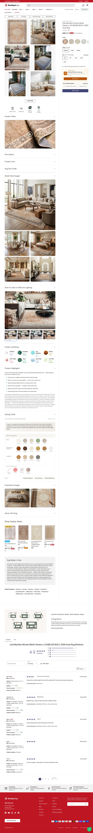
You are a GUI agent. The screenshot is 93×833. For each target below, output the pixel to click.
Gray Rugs (23, 16)
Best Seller (10, 16)
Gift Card (41, 815)
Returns (54, 806)
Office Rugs (43, 589)
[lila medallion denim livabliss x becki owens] (83, 41)
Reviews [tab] (8, 639)
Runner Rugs (38, 593)
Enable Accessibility (57, 812)
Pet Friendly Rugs (29, 593)
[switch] (40, 663)
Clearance (17, 12)
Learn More (85, 83)
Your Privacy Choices (84, 827)
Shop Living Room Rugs (57, 628)
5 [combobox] (52, 779)
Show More (30, 100)
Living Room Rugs (20, 591)
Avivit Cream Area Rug (48, 542)
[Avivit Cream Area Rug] (49, 532)
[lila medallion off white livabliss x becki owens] (71, 41)
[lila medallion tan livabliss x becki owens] (65, 41)
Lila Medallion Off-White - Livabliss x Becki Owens (46, 704)
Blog (40, 806)
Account (81, 1)
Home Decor (8, 12)
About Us (41, 798)
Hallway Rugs (29, 591)
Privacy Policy (60, 827)
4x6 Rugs (37, 589)
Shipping (54, 803)
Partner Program (43, 803)
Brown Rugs (37, 591)
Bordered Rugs (49, 16)
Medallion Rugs (19, 593)
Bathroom (76, 614)
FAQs (53, 801)
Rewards (41, 809)
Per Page (54, 777)
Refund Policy (75, 827)
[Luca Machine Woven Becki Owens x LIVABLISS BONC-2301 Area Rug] (36, 532)
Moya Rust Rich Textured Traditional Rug (23, 543)
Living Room (54, 614)
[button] (87, 5)
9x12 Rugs (30, 589)
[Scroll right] (87, 41)
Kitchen (72, 614)
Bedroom (67, 614)
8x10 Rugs (18, 589)
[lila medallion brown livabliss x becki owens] (77, 41)
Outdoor (77, 9)
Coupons (41, 812)
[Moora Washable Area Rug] (10, 532)
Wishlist (86, 1)
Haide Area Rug (39, 683)
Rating (28, 661)
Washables (14, 9)
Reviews (41, 801)
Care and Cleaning (56, 809)
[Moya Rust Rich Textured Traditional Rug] (23, 532)
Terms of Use (68, 827)
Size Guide (86, 54)
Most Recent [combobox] (80, 669)
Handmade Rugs (69, 9)
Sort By (78, 667)
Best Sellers (7, 9)
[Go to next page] (48, 779)
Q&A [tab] (15, 639)
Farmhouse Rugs (36, 16)
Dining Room (61, 614)
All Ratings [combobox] (30, 663)
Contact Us (55, 798)
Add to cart (75, 90)
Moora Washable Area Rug (10, 544)
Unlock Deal (75, 78)
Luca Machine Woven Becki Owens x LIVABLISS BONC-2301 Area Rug (36, 544)
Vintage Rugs (44, 591)
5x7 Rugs (24, 589)
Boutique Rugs (10, 827)
